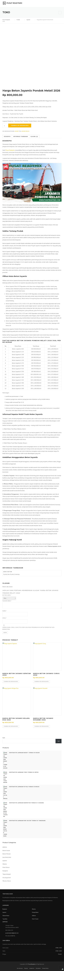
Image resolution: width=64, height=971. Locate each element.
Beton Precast (6, 854)
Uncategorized (6, 877)
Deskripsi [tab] (7, 136)
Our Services (20, 968)
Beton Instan (6, 850)
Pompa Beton (35, 912)
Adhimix (4, 847)
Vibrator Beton (6, 881)
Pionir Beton (6, 867)
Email (4, 618)
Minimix (4, 864)
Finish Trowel (35, 919)
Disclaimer (38, 968)
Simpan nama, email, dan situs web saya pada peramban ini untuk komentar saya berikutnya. (28, 628)
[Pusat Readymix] (12, 3)
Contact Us (31, 968)
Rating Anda (7, 595)
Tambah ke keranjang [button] (11, 681)
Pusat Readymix (10, 150)
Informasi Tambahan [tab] (20, 136)
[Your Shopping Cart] (60, 12)
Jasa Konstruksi (6, 857)
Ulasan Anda (7, 601)
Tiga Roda (4, 919)
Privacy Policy (45, 968)
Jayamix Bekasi (25, 131)
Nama (4, 611)
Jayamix (17, 131)
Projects (26, 968)
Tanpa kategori (6, 874)
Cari (3, 738)
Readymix (5, 871)
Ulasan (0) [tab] (34, 136)
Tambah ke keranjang (20, 125)
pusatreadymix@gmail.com (11, 933)
